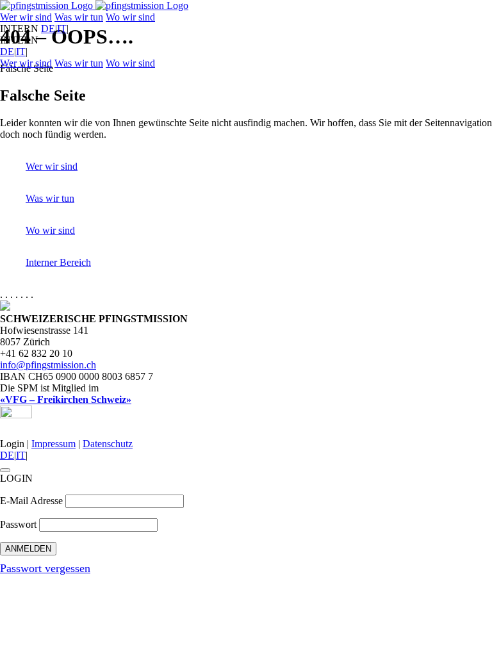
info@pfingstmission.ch (48, 364)
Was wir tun (78, 17)
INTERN (19, 28)
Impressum (53, 443)
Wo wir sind (130, 17)
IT (62, 28)
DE (48, 28)
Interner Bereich (58, 262)
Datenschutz (108, 443)
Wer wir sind (26, 17)
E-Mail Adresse (31, 500)
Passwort (18, 524)
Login (12, 443)
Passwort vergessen (45, 568)
